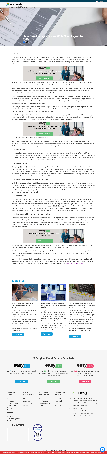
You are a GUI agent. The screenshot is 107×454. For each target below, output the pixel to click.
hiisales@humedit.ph (54, 452)
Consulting (26, 401)
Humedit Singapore (13, 419)
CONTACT (86, 5)
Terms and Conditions (58, 406)
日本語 (101, 1)
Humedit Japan (12, 416)
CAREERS (66, 5)
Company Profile (12, 403)
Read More (18, 334)
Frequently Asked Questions (44, 404)
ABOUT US (37, 5)
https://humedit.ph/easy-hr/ (75, 263)
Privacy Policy (59, 403)
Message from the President (13, 409)
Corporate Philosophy (10, 400)
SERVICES (57, 5)
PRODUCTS (47, 5)
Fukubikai (10, 421)
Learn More (21, 382)
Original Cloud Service (28, 404)
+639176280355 (37, 452)
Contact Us (58, 399)
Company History (13, 405)
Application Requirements (43, 400)
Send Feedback (60, 401)
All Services (26, 399)
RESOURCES (76, 5)
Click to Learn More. (44, 78)
